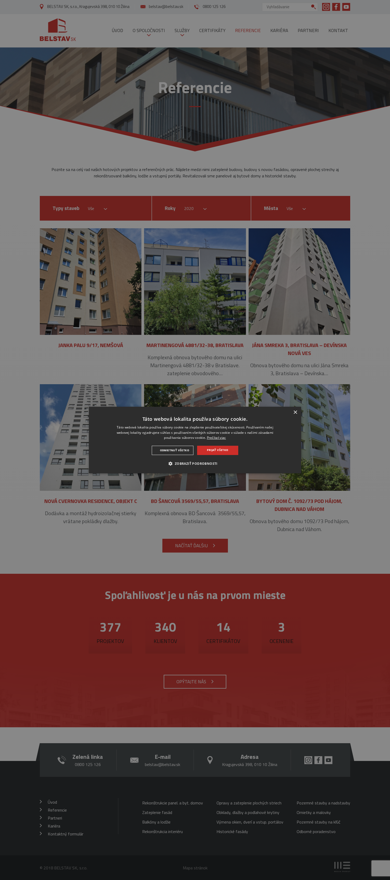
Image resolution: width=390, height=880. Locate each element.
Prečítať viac (216, 438)
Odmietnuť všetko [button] (174, 450)
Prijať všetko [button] (217, 450)
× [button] (295, 412)
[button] (194, 463)
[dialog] (195, 440)
